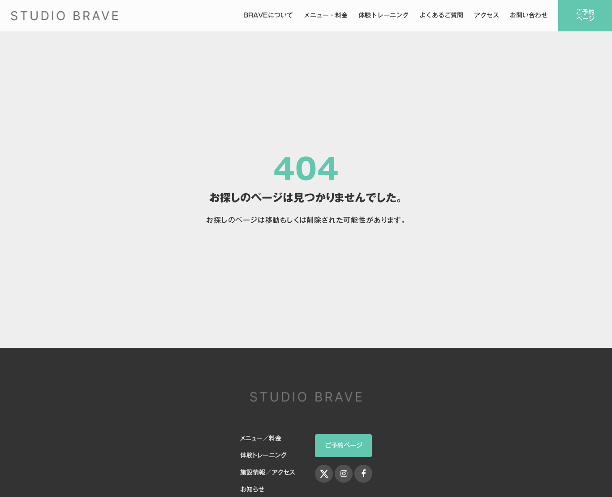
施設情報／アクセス (267, 472)
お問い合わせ (528, 15)
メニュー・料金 (326, 15)
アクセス (486, 15)
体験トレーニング (383, 15)
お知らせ (252, 489)
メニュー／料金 (260, 438)
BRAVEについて (268, 15)
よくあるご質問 (441, 15)
